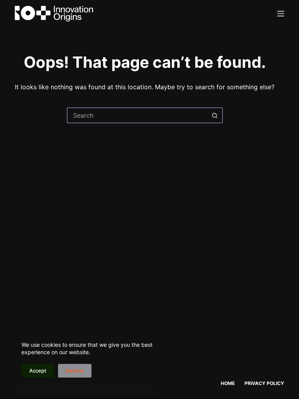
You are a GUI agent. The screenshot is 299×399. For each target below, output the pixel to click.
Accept (37, 370)
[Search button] (215, 115)
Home (228, 383)
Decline (75, 370)
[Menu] (280, 13)
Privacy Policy (264, 383)
